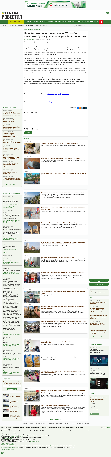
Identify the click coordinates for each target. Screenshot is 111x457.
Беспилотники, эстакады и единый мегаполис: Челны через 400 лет (12, 333)
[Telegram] (15, 25)
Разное (87, 423)
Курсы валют (93, 280)
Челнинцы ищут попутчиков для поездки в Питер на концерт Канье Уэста (11, 221)
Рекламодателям (60, 21)
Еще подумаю (96, 409)
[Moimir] (13, 25)
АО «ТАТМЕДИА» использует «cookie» (9, 447)
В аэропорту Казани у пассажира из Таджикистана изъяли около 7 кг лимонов (12, 262)
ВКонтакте (50, 94)
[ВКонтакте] (78, 108)
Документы (51, 423)
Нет (94, 406)
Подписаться (12, 389)
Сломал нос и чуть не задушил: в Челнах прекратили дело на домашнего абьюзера (11, 206)
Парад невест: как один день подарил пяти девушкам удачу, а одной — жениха (11, 274)
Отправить (28, 132)
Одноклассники (64, 94)
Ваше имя (26, 115)
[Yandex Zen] (5, 25)
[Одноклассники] (80, 108)
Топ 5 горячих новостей (32, 29)
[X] (84, 108)
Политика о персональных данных (8, 443)
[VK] (3, 25)
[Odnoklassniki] (8, 25)
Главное (28, 21)
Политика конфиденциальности (8, 449)
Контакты (80, 21)
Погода (104, 280)
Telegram (57, 94)
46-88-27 (21, 436)
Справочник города (91, 21)
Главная (24, 423)
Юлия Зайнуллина (29, 39)
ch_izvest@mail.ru (8, 438)
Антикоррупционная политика (7, 444)
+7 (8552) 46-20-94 (14, 436)
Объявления (99, 284)
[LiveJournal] (86, 108)
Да (94, 403)
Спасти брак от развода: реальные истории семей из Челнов (10, 251)
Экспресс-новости (39, 21)
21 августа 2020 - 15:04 (41, 39)
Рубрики (50, 21)
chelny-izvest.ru (50, 445)
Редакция (71, 21)
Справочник (77, 423)
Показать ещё (10, 184)
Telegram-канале (54, 102)
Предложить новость (16, 21)
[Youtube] (10, 25)
